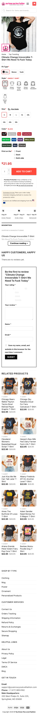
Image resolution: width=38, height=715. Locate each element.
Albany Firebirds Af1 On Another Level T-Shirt (27, 479)
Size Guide (15, 109)
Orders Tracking (9, 614)
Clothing (5, 578)
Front (18, 151)
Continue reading (18, 243)
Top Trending (14, 54)
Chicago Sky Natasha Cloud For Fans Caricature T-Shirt (28, 403)
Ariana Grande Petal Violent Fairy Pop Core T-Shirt (10, 548)
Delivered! (32, 218)
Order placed (6, 218)
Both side (20, 158)
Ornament (6, 591)
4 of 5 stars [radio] (10, 296)
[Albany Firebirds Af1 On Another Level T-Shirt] (28, 463)
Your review (10, 305)
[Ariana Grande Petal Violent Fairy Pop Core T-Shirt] (10, 533)
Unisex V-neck (12, 88)
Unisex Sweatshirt (33, 88)
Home (4, 54)
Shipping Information (11, 618)
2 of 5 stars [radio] (20, 289)
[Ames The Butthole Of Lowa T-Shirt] (10, 498)
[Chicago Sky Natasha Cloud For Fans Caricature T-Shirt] (28, 386)
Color (4, 129)
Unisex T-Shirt (5, 88)
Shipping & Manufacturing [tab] (13, 230)
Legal (4, 658)
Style (4, 78)
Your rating (10, 285)
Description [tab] (7, 225)
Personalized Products (12, 595)
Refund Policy (8, 622)
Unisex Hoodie (26, 88)
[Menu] (27, 4)
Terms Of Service (9, 662)
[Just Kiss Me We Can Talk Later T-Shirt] (10, 463)
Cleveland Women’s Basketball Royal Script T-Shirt (9, 443)
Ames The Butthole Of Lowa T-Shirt (9, 514)
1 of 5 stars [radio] (8, 289)
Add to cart (24, 171)
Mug (3, 582)
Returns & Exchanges (11, 627)
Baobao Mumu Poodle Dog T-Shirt (26, 548)
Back (18, 155)
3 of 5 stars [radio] (10, 292)
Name (8, 324)
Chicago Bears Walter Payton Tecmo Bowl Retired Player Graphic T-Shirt (8, 404)
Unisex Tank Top (5, 101)
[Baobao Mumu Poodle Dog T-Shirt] (28, 533)
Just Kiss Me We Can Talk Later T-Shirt (9, 479)
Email (8, 335)
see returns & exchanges (25, 185)
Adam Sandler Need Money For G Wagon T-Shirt (27, 514)
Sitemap (5, 635)
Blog (4, 671)
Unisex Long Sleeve (19, 89)
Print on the (7, 151)
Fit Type (5, 67)
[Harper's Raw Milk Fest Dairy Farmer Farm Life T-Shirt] (28, 426)
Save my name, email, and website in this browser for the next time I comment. (18, 348)
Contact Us (7, 609)
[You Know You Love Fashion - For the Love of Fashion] (13, 4)
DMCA (4, 667)
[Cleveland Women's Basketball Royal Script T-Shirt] (10, 426)
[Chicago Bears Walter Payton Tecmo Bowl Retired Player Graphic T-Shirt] (10, 386)
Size (4, 109)
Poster (4, 587)
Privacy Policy (8, 653)
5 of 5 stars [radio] (10, 300)
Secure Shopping (9, 631)
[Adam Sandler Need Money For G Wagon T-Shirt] (28, 498)
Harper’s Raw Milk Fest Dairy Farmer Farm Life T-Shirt (28, 441)
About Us (6, 649)
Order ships (19, 218)
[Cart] (34, 4)
